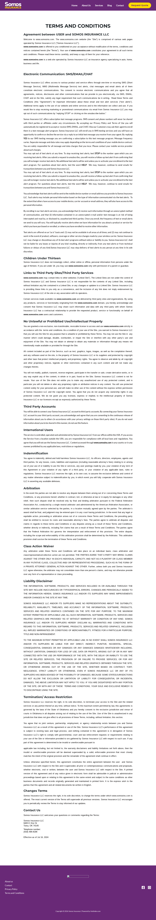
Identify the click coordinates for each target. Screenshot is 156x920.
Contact (120, 5)
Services (99, 5)
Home (74, 5)
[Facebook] (143, 887)
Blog (109, 5)
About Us (86, 5)
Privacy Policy (11, 889)
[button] (139, 5)
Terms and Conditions (14, 893)
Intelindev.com (95, 911)
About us (9, 881)
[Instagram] (149, 887)
